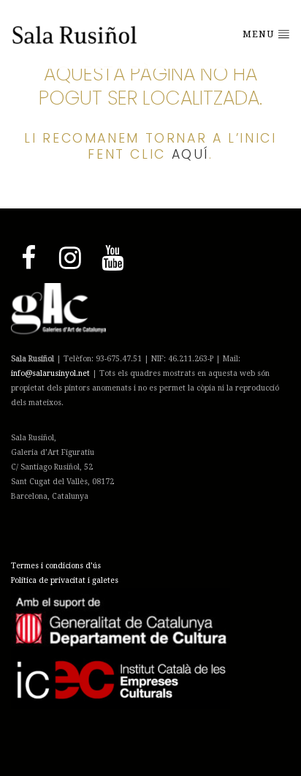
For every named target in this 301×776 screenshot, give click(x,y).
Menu (260, 34)
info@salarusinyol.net (50, 373)
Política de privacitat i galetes (64, 580)
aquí (191, 154)
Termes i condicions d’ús (56, 565)
